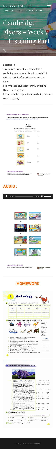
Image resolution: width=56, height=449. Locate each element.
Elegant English (17, 6)
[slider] (48, 196)
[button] (49, 6)
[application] (28, 196)
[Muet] (41, 196)
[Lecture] (6, 196)
